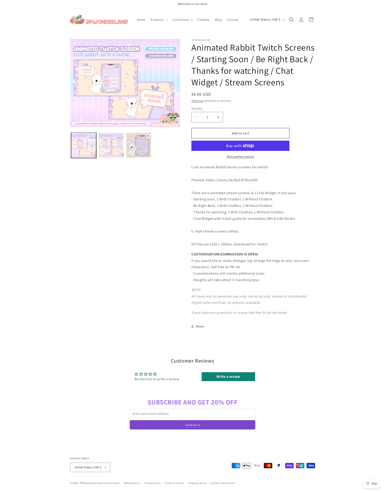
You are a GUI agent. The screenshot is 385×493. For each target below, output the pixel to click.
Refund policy (132, 482)
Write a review (228, 376)
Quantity (197, 108)
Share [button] (200, 326)
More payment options (240, 156)
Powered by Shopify (108, 482)
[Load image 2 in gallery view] (111, 145)
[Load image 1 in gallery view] (83, 145)
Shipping (197, 100)
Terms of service (174, 482)
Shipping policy (197, 482)
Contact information (223, 482)
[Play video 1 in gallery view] (138, 145)
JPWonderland (87, 482)
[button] (159, 19)
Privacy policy (152, 482)
